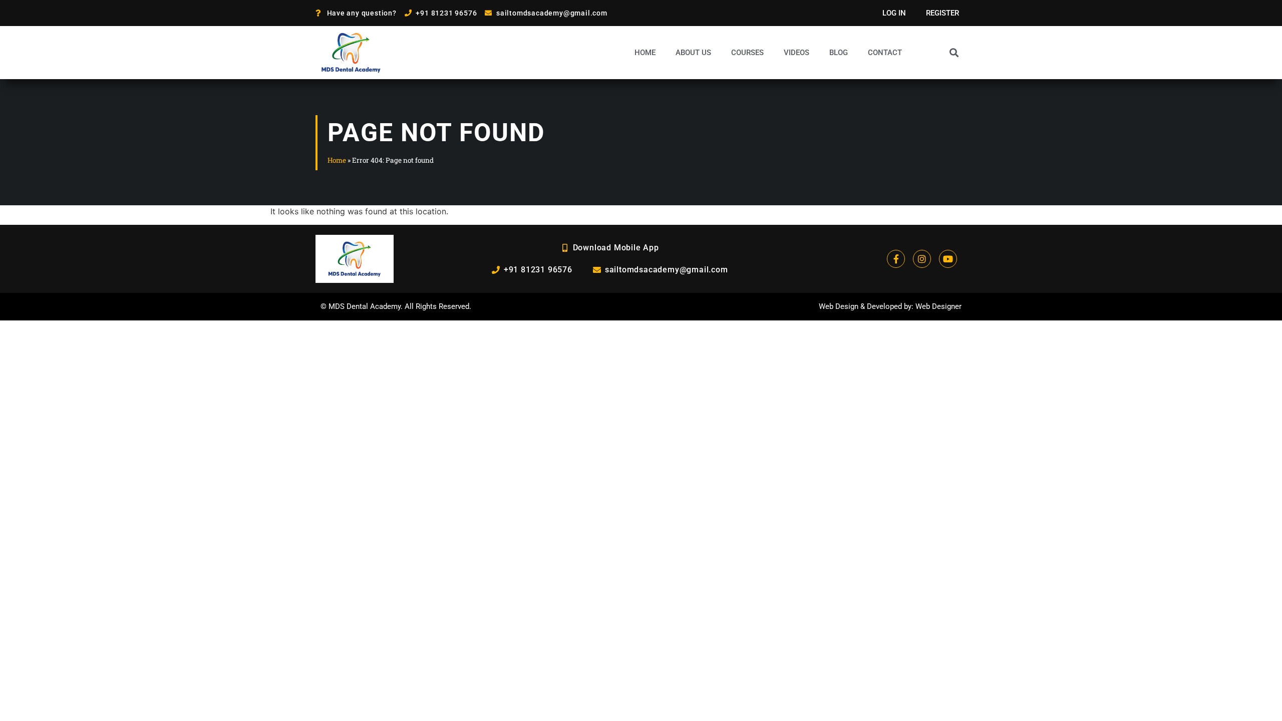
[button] (953, 52)
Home (645, 52)
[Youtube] (948, 259)
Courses (747, 52)
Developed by (889, 306)
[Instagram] (922, 259)
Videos (796, 52)
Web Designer (938, 306)
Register (942, 13)
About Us (693, 52)
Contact (885, 52)
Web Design (838, 306)
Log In (894, 13)
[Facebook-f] (896, 259)
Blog (838, 52)
